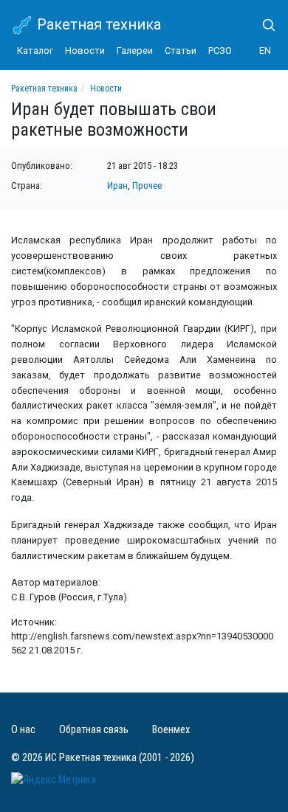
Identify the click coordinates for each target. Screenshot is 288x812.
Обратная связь (93, 729)
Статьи (180, 50)
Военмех (171, 729)
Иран (117, 185)
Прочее (147, 185)
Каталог (35, 50)
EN (265, 50)
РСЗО (220, 50)
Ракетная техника (97, 24)
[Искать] (263, 25)
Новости (85, 50)
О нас (23, 729)
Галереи (135, 50)
